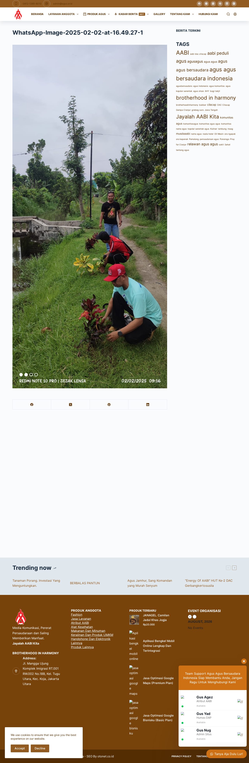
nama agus (196, 134)
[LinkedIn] (227, 3)
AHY (207, 91)
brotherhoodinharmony (187, 105)
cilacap (211, 104)
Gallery (159, 14)
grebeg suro (198, 110)
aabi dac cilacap (198, 54)
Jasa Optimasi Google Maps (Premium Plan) (158, 680)
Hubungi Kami (208, 14)
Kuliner (213, 129)
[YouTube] (234, 3)
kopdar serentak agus (198, 129)
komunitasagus (190, 124)
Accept (20, 748)
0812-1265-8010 (32, 3)
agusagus (195, 61)
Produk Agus (96, 14)
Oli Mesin (219, 134)
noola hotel (208, 134)
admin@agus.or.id (62, 3)
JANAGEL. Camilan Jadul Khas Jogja (156, 617)
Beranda (37, 14)
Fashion (76, 615)
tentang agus (182, 150)
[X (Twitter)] (213, 3)
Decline (40, 748)
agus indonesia (200, 86)
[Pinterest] (220, 3)
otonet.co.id (105, 756)
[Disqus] (124, 482)
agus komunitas (217, 86)
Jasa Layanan (81, 619)
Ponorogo (224, 139)
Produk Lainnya (82, 647)
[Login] (235, 14)
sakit (221, 144)
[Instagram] (206, 3)
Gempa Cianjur (183, 110)
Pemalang (194, 139)
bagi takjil (215, 91)
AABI (182, 52)
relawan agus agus (202, 144)
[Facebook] (199, 3)
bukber (202, 105)
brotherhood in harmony (206, 98)
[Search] (228, 14)
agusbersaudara (184, 86)
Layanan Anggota (61, 14)
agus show (198, 91)
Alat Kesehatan (82, 627)
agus (181, 61)
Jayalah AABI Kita (197, 116)
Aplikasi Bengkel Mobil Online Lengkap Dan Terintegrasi (158, 645)
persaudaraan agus (209, 139)
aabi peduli (218, 53)
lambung (222, 129)
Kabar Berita (131, 14)
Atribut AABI (80, 623)
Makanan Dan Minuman (88, 631)
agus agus (210, 61)
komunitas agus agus (209, 124)
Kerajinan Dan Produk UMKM (92, 635)
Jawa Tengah (211, 110)
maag (230, 129)
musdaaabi (183, 133)
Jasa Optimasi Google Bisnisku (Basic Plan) (158, 718)
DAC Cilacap (223, 105)
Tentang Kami (180, 14)
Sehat (227, 144)
